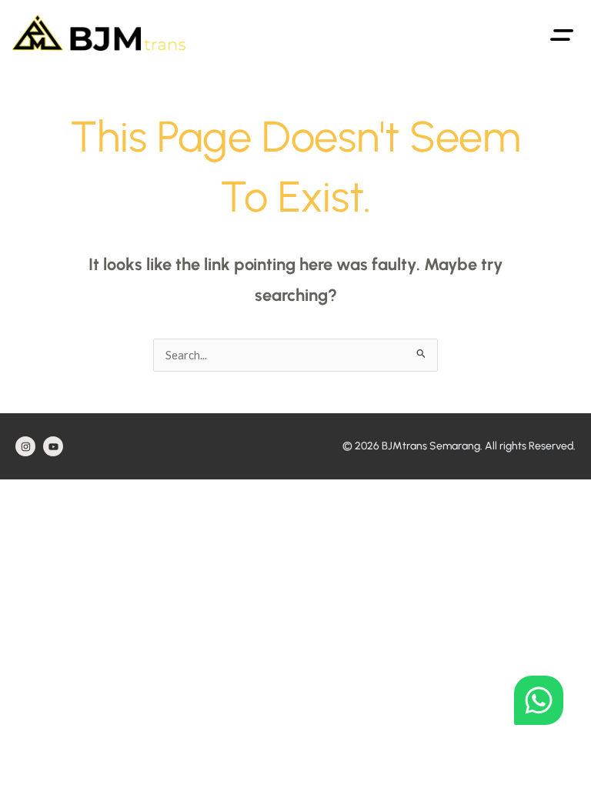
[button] (562, 32)
